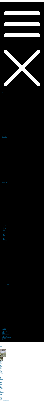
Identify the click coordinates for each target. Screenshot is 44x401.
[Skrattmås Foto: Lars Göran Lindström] (1, 370)
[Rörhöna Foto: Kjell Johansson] (1, 385)
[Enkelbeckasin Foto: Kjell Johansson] (1, 375)
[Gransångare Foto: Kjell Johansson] (1, 376)
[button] (23, 224)
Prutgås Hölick (3, 339)
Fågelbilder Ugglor (3, 333)
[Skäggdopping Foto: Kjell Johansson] (1, 379)
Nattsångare (4, 239)
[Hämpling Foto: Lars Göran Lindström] (1, 362)
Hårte (3, 234)
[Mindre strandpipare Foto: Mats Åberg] (2, 392)
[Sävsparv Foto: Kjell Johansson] (1, 365)
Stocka (3, 232)
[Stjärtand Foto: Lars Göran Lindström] (1, 380)
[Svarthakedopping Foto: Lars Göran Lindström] (2, 388)
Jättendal (3, 236)
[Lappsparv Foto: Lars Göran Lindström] (1, 378)
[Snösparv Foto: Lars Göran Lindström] (1, 347)
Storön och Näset (4, 226)
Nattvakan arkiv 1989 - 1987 (4, 138)
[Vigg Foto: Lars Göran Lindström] (0, 383)
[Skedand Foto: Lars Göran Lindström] (1, 393)
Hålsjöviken (4, 227)
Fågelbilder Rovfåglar (4, 330)
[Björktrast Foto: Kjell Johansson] (1, 374)
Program (1, 91)
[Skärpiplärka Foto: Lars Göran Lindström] (1, 371)
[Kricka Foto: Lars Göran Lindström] (1, 368)
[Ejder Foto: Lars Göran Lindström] (0, 367)
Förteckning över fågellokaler (4, 182)
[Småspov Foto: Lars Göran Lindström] (1, 399)
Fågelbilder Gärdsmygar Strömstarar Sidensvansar (6, 335)
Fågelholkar (2, 92)
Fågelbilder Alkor (3, 332)
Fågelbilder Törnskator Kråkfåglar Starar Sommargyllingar (6, 337)
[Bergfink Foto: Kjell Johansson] (1, 366)
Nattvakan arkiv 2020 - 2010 (4, 137)
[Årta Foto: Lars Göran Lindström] (0, 389)
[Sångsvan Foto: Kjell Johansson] (1, 348)
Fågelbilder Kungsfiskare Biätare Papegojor (5, 334)
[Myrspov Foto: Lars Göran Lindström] (1, 398)
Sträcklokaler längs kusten (5, 240)
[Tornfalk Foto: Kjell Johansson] (1, 372)
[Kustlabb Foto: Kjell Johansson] (1, 396)
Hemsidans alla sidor (2, 341)
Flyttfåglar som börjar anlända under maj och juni (6, 284)
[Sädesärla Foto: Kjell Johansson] (1, 382)
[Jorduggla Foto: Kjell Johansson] (1, 377)
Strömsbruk (4, 231)
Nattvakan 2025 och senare (4, 136)
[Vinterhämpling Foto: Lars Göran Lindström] (1, 373)
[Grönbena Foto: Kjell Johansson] (1, 391)
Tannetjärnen (4, 237)
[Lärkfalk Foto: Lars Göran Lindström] (1, 397)
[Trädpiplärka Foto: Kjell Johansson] (1, 394)
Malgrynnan (4, 230)
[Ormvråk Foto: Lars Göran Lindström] (1, 363)
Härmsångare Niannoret (4, 338)
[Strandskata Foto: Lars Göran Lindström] (1, 381)
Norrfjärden (4, 235)
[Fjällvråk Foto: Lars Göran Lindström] (1, 361)
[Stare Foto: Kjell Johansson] (0, 364)
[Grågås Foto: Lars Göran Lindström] (1, 346)
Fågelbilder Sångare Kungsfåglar (4, 336)
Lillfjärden (4, 229)
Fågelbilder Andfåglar (4, 329)
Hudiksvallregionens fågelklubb (3, 0)
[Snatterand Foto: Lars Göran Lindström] (1, 386)
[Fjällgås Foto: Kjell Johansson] (1, 384)
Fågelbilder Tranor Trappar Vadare (5, 331)
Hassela (3, 238)
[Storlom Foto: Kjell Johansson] (1, 387)
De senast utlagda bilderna (4, 328)
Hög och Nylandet (4, 228)
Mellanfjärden (4, 233)
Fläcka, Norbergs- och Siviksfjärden (6, 225)
